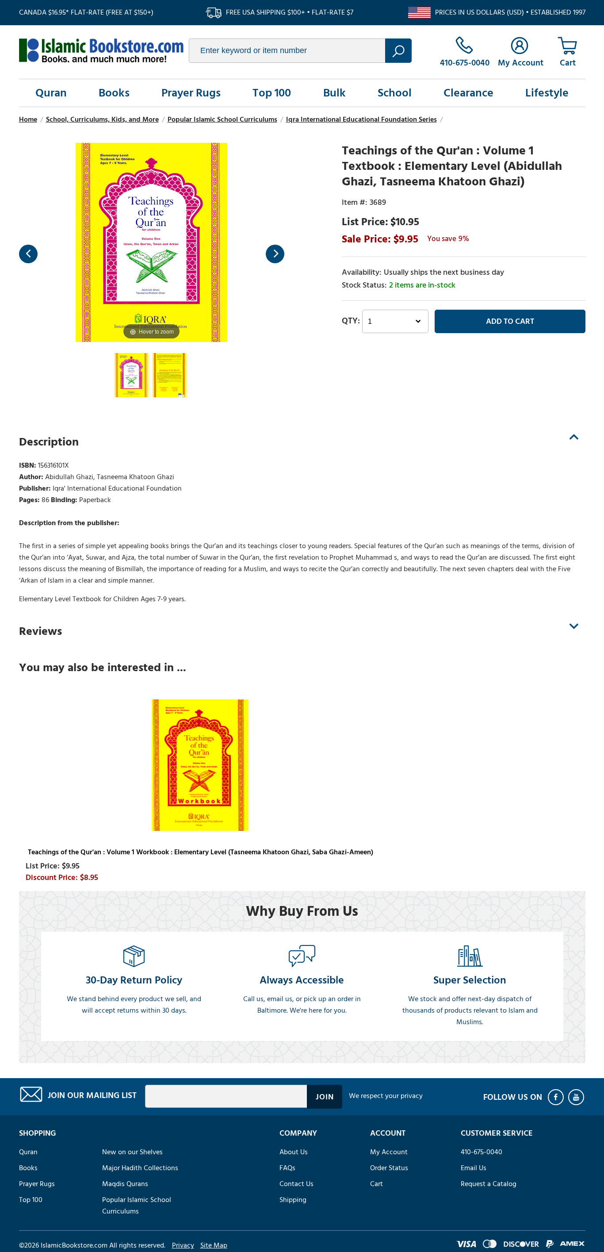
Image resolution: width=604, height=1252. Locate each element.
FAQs (287, 1168)
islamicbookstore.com (101, 50)
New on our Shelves (132, 1152)
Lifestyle (547, 93)
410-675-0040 (481, 1152)
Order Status (389, 1168)
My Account (389, 1152)
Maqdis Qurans (125, 1184)
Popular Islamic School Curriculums (136, 1205)
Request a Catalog (488, 1184)
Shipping (292, 1200)
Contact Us (296, 1184)
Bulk (334, 93)
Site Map (213, 1245)
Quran (51, 93)
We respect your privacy (386, 1096)
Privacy (183, 1245)
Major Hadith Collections (140, 1168)
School (395, 93)
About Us (293, 1152)
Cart (376, 1184)
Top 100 (271, 93)
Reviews (40, 631)
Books (114, 93)
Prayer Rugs (191, 93)
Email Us (473, 1168)
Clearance (468, 93)
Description (49, 442)
